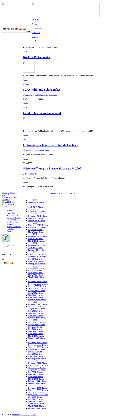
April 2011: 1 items (35, 248)
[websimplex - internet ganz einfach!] (8, 259)
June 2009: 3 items (35, 272)
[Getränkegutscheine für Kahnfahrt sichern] (36, 150)
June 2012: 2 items (35, 239)
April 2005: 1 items (35, 356)
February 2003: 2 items (37, 408)
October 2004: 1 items (37, 367)
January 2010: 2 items (36, 263)
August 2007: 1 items (36, 309)
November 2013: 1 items (38, 225)
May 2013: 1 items (35, 232)
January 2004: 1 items (36, 383)
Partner (9, 231)
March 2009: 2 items (36, 277)
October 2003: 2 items (37, 392)
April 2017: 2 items (35, 207)
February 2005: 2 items (37, 358)
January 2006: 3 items (36, 338)
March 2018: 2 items (36, 202)
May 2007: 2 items (35, 313)
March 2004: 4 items (36, 379)
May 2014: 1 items (35, 218)
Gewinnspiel (37, 28)
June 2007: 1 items (35, 311)
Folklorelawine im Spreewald (42, 113)
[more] (25, 80)
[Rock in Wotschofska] (29, 72)
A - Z (34, 41)
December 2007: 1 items (37, 304)
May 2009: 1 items (35, 275)
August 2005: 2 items (36, 349)
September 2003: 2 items (38, 395)
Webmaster (16, 414)
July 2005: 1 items (35, 352)
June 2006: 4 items (35, 329)
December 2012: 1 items (37, 236)
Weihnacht (11, 211)
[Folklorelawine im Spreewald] (30, 127)
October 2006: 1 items (37, 322)
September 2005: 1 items (38, 347)
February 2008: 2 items (37, 300)
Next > (72, 193)
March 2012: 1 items (36, 241)
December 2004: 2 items (37, 363)
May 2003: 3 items (35, 401)
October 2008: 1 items (37, 286)
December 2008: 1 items (37, 282)
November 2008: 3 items (38, 284)
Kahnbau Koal (12, 215)
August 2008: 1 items (36, 291)
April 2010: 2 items (35, 261)
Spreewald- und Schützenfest (41, 89)
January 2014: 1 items (36, 220)
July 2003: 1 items (35, 397)
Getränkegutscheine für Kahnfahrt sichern (50, 145)
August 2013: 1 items (36, 227)
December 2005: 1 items (37, 343)
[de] (4, 29)
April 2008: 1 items (35, 297)
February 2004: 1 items (37, 381)
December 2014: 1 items (37, 216)
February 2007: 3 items (37, 318)
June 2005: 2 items (35, 354)
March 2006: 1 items (36, 336)
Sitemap (35, 37)
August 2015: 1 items (36, 211)
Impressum (25, 414)
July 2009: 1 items (35, 270)
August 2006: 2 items (36, 325)
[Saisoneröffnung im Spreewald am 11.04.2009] (30, 174)
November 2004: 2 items (38, 365)
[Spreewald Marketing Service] (6, 242)
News (34, 24)
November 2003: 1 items (38, 390)
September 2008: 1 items (38, 288)
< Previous (52, 193)
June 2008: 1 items (35, 293)
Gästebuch (36, 33)
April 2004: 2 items (35, 377)
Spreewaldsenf (12, 220)
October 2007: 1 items (37, 306)
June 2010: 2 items (35, 259)
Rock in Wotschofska (36, 57)
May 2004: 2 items (35, 374)
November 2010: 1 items (38, 254)
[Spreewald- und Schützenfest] (40, 95)
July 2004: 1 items (35, 372)
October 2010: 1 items (37, 257)
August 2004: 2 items (36, 370)
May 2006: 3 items (35, 331)
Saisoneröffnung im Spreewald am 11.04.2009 (52, 168)
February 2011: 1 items (37, 250)
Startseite (35, 20)
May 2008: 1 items (35, 295)
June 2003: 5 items (35, 399)
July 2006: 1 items (35, 327)
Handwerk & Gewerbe (42, 47)
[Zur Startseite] (15, 16)
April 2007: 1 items (35, 315)
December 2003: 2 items (37, 388)
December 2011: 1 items (37, 245)
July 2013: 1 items (35, 230)
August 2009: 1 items (36, 268)
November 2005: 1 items (38, 345)
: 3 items (36, 404)
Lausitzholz (11, 213)
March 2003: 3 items (36, 406)
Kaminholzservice (14, 217)
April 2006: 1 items (35, 334)
